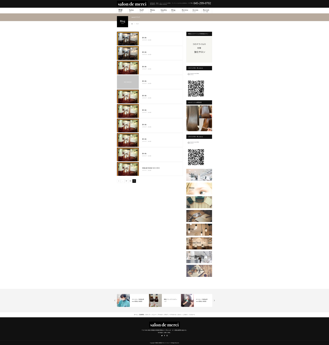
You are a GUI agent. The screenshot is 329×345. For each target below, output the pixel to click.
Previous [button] (115, 300)
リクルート (192, 314)
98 (130, 181)
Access (195, 10)
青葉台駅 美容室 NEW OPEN (151, 168)
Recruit (206, 10)
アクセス (160, 314)
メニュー (154, 314)
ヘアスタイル (172, 314)
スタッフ (147, 314)
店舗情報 (141, 314)
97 (126, 181)
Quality (164, 10)
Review (185, 10)
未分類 (149, 40)
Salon (131, 10)
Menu (152, 10)
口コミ (179, 314)
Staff (142, 10)
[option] (132, 300)
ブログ (166, 314)
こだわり (185, 314)
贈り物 (144, 37)
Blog (173, 10)
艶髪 (120, 10)
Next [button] (214, 300)
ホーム (136, 314)
